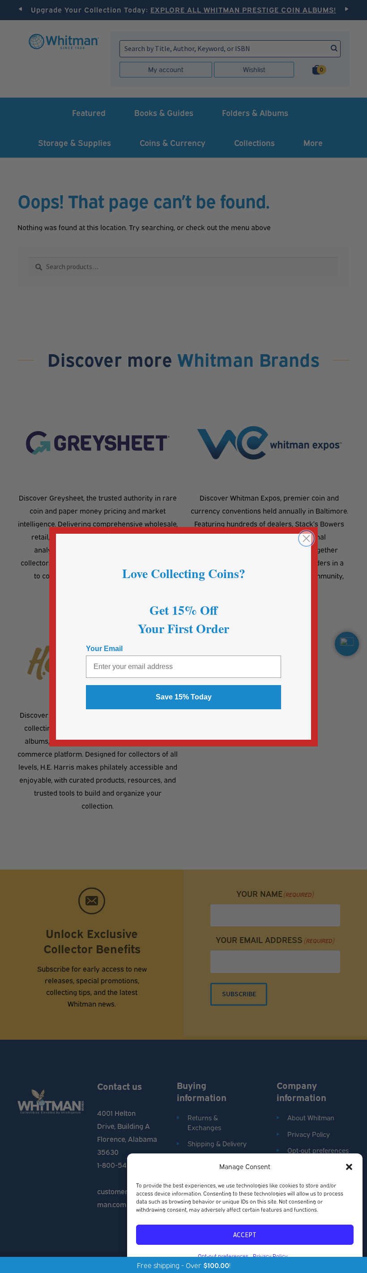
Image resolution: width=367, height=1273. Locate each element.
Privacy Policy (270, 1256)
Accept (244, 1234)
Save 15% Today (184, 697)
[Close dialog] (306, 538)
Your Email (104, 648)
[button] (349, 1166)
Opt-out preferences (223, 1256)
